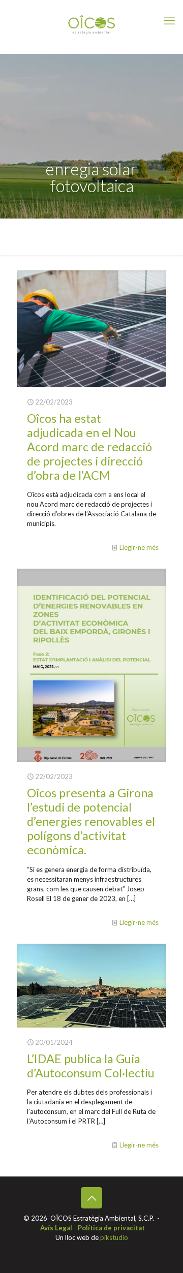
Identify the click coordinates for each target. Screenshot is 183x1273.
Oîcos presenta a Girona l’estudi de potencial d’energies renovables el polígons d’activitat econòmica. (91, 821)
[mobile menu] (169, 20)
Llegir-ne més (139, 547)
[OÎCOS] (91, 24)
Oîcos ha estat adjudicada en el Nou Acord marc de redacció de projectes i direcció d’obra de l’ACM (89, 446)
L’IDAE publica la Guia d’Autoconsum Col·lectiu (91, 1065)
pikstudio (114, 1237)
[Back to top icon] (91, 1197)
